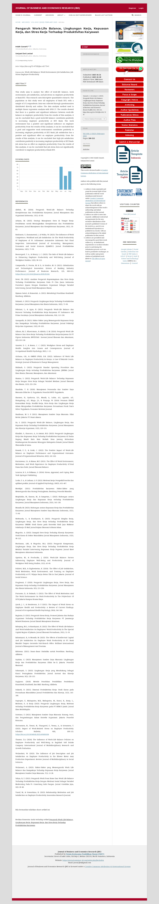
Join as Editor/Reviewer (80, 15)
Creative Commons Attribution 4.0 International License (94, 173)
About (60, 15)
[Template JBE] (130, 164)
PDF (86, 47)
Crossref (135, 263)
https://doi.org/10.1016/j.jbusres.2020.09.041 (32, 274)
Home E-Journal (22, 15)
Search (137, 15)
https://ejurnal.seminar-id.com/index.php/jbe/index (83, 860)
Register (132, 8)
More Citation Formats (93, 119)
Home (17, 22)
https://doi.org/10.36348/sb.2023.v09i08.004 (32, 734)
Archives (50, 15)
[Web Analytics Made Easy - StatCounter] (129, 211)
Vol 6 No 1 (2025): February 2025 (44, 22)
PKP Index (132, 254)
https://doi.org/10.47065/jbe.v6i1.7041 (34, 66)
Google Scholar (126, 249)
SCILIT (123, 256)
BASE (136, 256)
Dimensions (125, 263)
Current (38, 15)
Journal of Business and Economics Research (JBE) (47, 8)
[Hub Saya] (130, 62)
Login (141, 8)
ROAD (129, 256)
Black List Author (103, 15)
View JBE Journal (129, 214)
